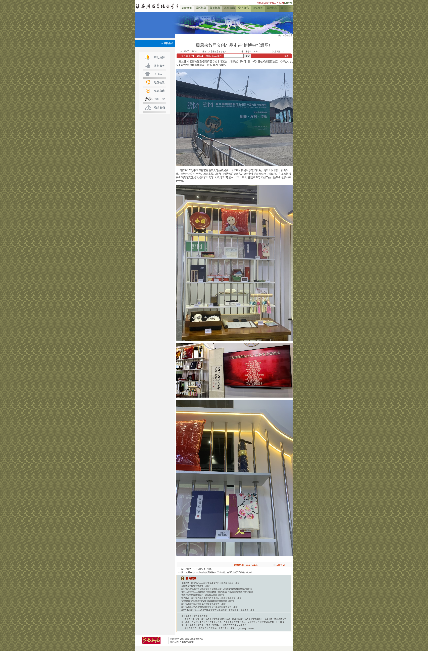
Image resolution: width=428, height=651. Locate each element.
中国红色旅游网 (187, 642)
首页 (280, 35)
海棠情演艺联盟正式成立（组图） (196, 586)
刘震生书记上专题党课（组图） (199, 569)
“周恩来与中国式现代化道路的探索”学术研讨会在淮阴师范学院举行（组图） (219, 572)
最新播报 (288, 35)
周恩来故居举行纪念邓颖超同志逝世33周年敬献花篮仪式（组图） (210, 607)
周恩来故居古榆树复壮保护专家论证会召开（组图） (204, 604)
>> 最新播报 (166, 43)
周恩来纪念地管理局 (267, 3)
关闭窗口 (280, 565)
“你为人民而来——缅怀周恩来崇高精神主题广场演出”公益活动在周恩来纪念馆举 (217, 592)
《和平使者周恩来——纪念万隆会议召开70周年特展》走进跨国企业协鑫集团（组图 (217, 610)
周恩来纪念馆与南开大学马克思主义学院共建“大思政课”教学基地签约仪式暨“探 (216, 589)
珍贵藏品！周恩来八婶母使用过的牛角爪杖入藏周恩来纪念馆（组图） (212, 598)
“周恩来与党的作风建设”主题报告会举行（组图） (203, 595)
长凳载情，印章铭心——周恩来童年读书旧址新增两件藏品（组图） (211, 583)
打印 (200, 56)
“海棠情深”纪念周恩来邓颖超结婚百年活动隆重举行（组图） (208, 601)
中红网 (280, 3)
